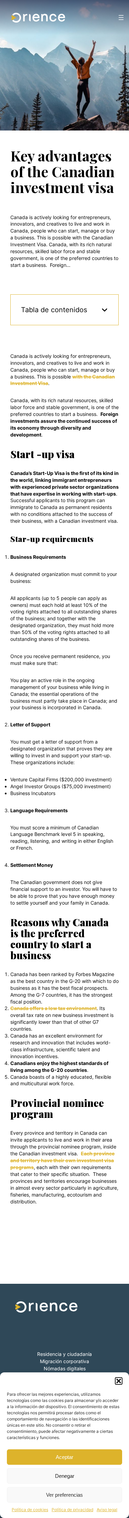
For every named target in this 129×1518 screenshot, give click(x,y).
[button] (118, 1381)
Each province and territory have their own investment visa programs (62, 1160)
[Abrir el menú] (121, 17)
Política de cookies (30, 1509)
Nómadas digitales (65, 1368)
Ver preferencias (64, 1495)
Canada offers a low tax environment (53, 1008)
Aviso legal (107, 1509)
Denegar (64, 1476)
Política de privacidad (72, 1509)
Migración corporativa (64, 1361)
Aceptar (64, 1457)
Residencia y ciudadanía (64, 1354)
